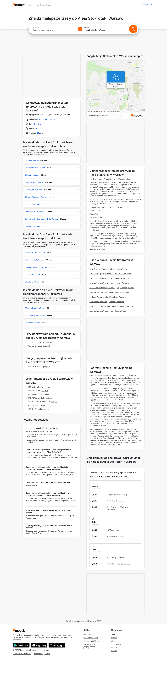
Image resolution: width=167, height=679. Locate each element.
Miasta (114, 648)
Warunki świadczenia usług (22, 654)
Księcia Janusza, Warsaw (119, 278)
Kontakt (47, 654)
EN (86, 648)
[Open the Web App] (57, 645)
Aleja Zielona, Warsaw (122, 274)
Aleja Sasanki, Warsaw (125, 288)
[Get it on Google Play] (21, 645)
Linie (113, 634)
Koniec (86, 27)
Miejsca (114, 638)
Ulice (113, 641)
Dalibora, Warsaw (96, 297)
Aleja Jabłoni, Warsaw (118, 269)
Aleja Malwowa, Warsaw (98, 311)
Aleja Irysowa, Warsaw (119, 283)
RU (92, 648)
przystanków (116, 644)
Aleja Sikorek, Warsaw (98, 292)
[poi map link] (115, 89)
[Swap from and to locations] (80, 29)
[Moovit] (19, 4)
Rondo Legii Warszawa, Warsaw (102, 288)
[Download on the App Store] (39, 645)
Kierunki (114, 651)
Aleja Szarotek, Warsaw (98, 269)
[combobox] (54, 30)
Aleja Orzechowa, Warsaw (99, 306)
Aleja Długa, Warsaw (118, 311)
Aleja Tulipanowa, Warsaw (122, 306)
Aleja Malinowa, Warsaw (98, 283)
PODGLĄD (48, 342)
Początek (36, 27)
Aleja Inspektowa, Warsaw (119, 292)
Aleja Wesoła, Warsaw (98, 302)
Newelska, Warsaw (116, 302)
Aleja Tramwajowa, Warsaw (100, 274)
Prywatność (38, 654)
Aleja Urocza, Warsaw (98, 278)
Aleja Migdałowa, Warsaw (115, 297)
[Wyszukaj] (133, 29)
